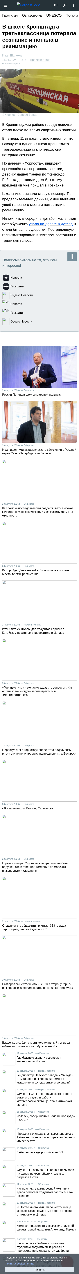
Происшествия (40, 60)
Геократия (10, 15)
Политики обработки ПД (19, 1263)
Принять (40, 1269)
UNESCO (54, 15)
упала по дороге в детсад (51, 224)
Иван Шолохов (12, 55)
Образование (32, 15)
